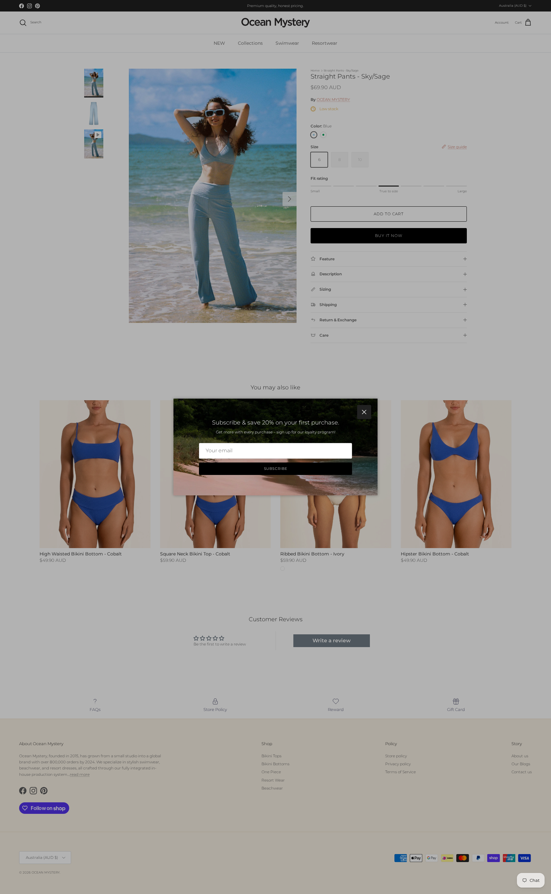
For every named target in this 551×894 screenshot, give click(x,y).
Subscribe (275, 468)
